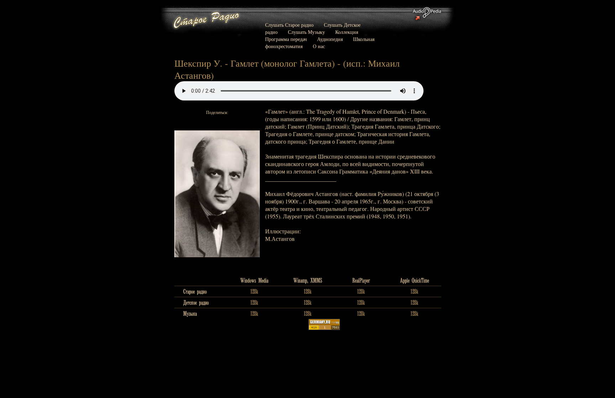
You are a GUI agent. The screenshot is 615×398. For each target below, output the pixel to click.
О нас (319, 46)
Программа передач (286, 39)
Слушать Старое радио (289, 24)
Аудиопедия (330, 39)
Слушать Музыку (306, 32)
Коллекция (346, 32)
